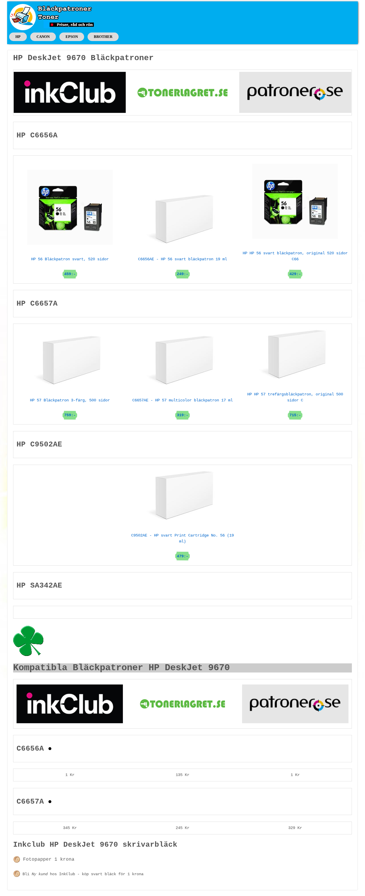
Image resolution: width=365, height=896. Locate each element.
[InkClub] (70, 92)
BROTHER (103, 36)
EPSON (72, 36)
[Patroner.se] (295, 92)
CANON (43, 36)
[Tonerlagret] (182, 92)
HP (18, 36)
